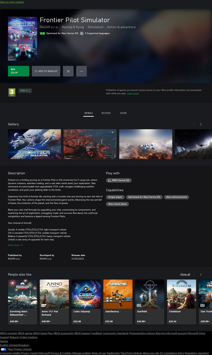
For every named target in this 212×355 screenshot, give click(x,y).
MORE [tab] (123, 113)
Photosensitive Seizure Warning (147, 333)
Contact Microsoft (40, 353)
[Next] (200, 124)
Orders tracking (28, 337)
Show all (185, 274)
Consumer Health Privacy (14, 353)
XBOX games (25, 333)
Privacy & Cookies (61, 353)
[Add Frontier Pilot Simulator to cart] (68, 71)
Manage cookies (81, 353)
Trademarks (113, 353)
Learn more (133, 93)
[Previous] (194, 124)
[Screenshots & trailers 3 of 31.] (145, 144)
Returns (14, 337)
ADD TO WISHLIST (47, 71)
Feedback (96, 333)
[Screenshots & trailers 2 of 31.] (90, 144)
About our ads (151, 353)
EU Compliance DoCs (172, 353)
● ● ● (81, 71)
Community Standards (116, 333)
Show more (13, 245)
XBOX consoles (8, 333)
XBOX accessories (63, 333)
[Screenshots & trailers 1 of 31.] (34, 144)
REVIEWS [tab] (106, 113)
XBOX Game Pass (43, 333)
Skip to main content (12, 2)
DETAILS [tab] (88, 113)
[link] (22, 302)
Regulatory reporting (197, 353)
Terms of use (98, 353)
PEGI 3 (23, 91)
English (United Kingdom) (14, 345)
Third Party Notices (131, 353)
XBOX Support (82, 333)
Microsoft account (176, 333)
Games (4, 341)
